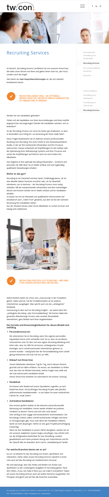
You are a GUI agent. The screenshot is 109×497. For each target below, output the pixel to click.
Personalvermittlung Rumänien (91, 69)
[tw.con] (20, 6)
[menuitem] (81, 6)
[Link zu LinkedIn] (96, 6)
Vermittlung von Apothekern (89, 96)
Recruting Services (91, 63)
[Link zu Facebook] (92, 6)
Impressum (46, 493)
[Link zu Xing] (100, 6)
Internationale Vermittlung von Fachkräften (89, 55)
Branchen (87, 75)
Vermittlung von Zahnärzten (89, 104)
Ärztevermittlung (90, 91)
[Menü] (81, 6)
